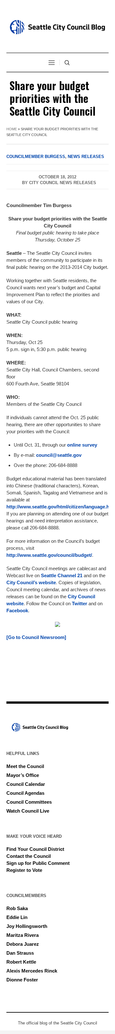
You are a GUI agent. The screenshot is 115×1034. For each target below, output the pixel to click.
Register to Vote (24, 870)
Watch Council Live (27, 811)
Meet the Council (25, 766)
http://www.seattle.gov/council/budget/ (49, 555)
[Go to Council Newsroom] (36, 637)
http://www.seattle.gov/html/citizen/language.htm (60, 506)
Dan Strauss (20, 953)
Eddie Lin (16, 917)
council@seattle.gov (58, 455)
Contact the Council (28, 856)
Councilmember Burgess (35, 156)
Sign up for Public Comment (38, 863)
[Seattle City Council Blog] (57, 27)
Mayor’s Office (22, 775)
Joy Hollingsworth (26, 926)
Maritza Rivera (22, 935)
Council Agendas (25, 793)
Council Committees (29, 802)
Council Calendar (25, 784)
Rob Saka (17, 908)
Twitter (79, 603)
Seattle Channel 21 (61, 575)
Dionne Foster (22, 979)
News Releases (86, 156)
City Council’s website (31, 582)
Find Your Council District (35, 849)
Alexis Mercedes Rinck (31, 970)
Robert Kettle (21, 962)
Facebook (17, 610)
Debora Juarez (22, 944)
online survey (82, 445)
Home (11, 129)
